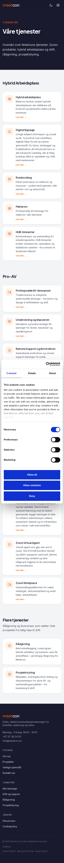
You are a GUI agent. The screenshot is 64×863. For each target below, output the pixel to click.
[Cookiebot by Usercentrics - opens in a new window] (46, 364)
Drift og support (11, 794)
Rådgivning (9, 799)
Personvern (9, 820)
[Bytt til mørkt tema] (51, 5)
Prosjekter (8, 761)
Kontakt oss (9, 773)
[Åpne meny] (58, 5)
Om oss (7, 756)
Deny (32, 496)
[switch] (55, 439)
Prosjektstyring (11, 805)
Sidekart (7, 846)
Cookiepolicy (10, 826)
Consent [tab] (11, 373)
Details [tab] (32, 373)
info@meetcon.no (12, 740)
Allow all (32, 474)
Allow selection (32, 485)
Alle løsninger (10, 788)
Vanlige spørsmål (12, 767)
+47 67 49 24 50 (12, 736)
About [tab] (52, 373)
